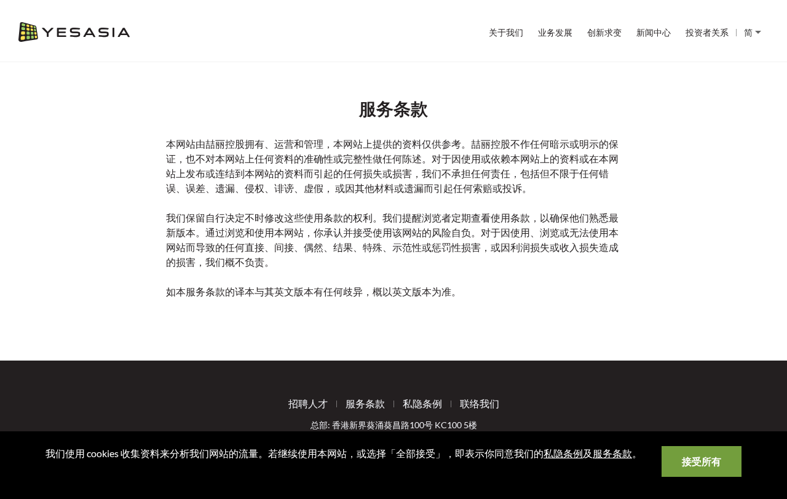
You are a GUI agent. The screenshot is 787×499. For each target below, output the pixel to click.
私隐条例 (422, 403)
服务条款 (365, 403)
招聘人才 (308, 403)
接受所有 (701, 461)
